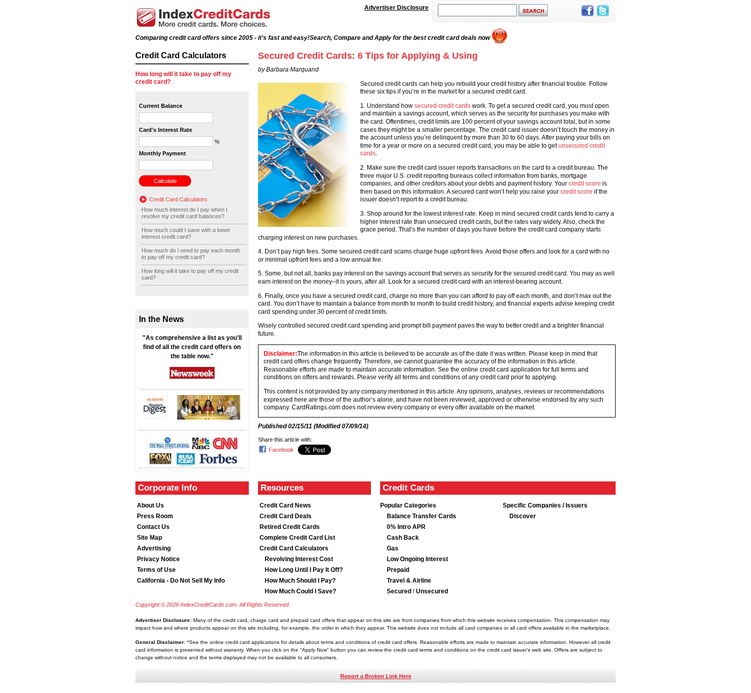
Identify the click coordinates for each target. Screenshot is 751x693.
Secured (400, 591)
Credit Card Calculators (178, 199)
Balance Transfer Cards (421, 516)
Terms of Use (156, 569)
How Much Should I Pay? (300, 580)
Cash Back (403, 537)
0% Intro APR (406, 526)
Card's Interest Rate (165, 130)
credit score (585, 183)
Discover (522, 516)
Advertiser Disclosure (396, 7)
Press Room (155, 516)
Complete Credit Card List (297, 537)
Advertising (154, 548)
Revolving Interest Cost (299, 559)
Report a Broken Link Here (375, 676)
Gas (392, 548)
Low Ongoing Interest (417, 559)
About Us (150, 505)
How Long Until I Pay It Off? (304, 569)
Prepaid (398, 569)
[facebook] (587, 16)
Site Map (149, 537)
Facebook (281, 450)
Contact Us (153, 526)
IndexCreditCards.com (203, 18)
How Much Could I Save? (300, 591)
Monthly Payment (162, 153)
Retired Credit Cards (290, 526)
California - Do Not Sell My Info (181, 580)
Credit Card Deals (286, 516)
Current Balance (160, 106)
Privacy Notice (158, 559)
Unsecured (432, 591)
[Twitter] (603, 16)
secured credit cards (442, 105)
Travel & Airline (409, 580)
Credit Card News (285, 505)
